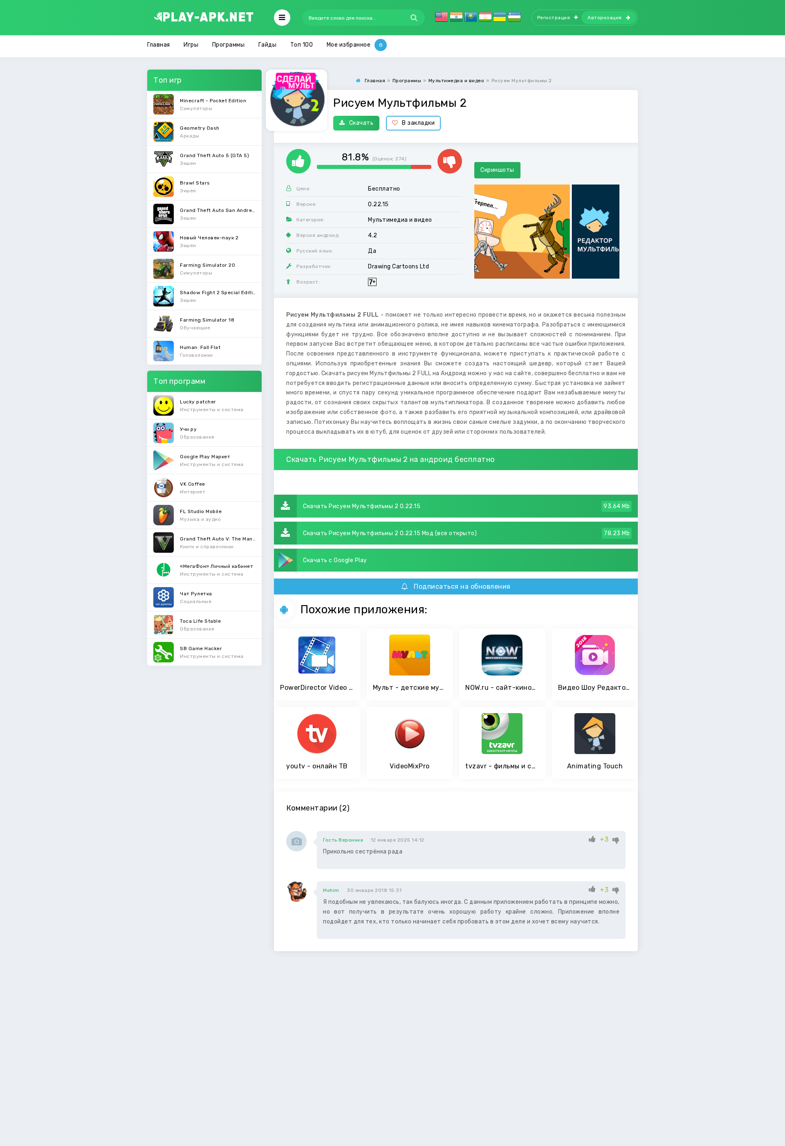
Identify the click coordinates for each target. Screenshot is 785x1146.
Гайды (267, 44)
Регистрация (553, 17)
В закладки (418, 122)
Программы (228, 44)
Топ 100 (301, 44)
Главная (158, 44)
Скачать (361, 122)
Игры (191, 44)
